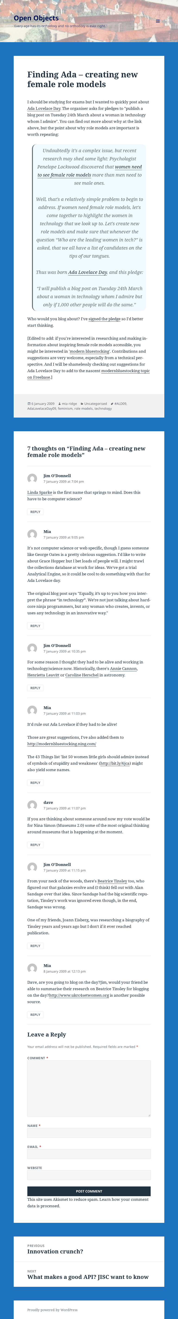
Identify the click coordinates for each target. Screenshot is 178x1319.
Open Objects (36, 17)
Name (34, 1125)
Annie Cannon (123, 668)
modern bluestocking (89, 351)
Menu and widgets (158, 27)
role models (83, 408)
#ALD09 (120, 403)
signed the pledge (105, 318)
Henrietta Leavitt (43, 675)
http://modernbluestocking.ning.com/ (61, 743)
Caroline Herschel (82, 675)
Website (34, 1168)
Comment (37, 1058)
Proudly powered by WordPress (52, 1310)
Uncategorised (95, 403)
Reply (35, 512)
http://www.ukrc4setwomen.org (79, 995)
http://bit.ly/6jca (115, 763)
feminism (65, 408)
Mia (47, 531)
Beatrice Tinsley (112, 881)
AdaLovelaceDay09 (41, 408)
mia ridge (69, 403)
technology (103, 408)
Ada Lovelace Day (43, 108)
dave (48, 802)
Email (34, 1147)
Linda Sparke (39, 492)
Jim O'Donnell (57, 475)
